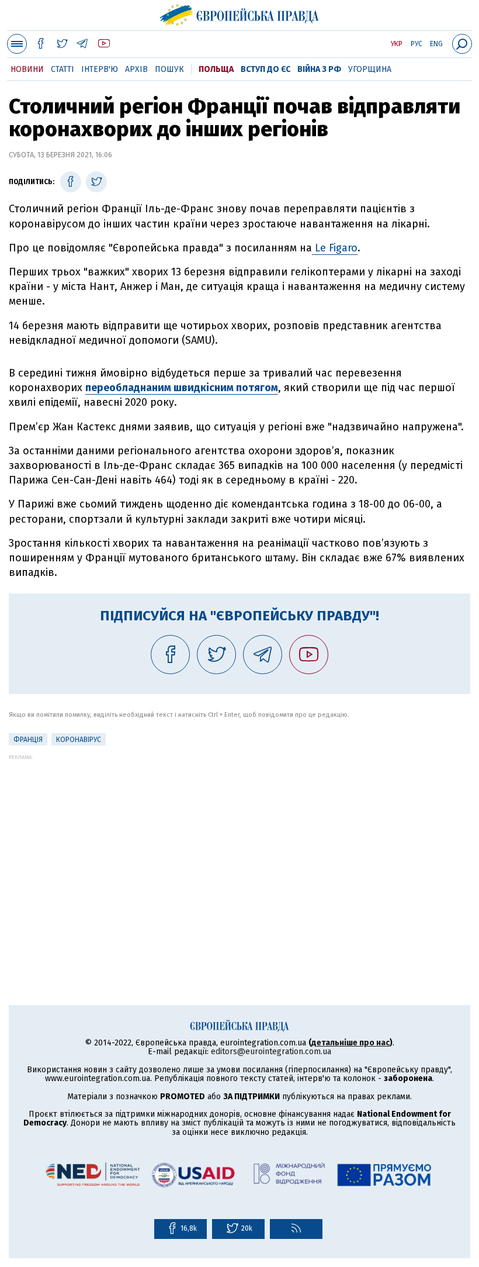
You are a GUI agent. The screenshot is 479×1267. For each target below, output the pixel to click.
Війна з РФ (319, 69)
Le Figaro (334, 247)
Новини (27, 69)
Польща (216, 69)
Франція (28, 740)
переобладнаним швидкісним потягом (181, 387)
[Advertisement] (239, 842)
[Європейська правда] (239, 13)
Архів (136, 69)
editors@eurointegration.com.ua (271, 1052)
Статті (62, 69)
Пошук (169, 69)
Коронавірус (78, 740)
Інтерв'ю (99, 69)
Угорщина (369, 69)
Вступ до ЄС (265, 69)
